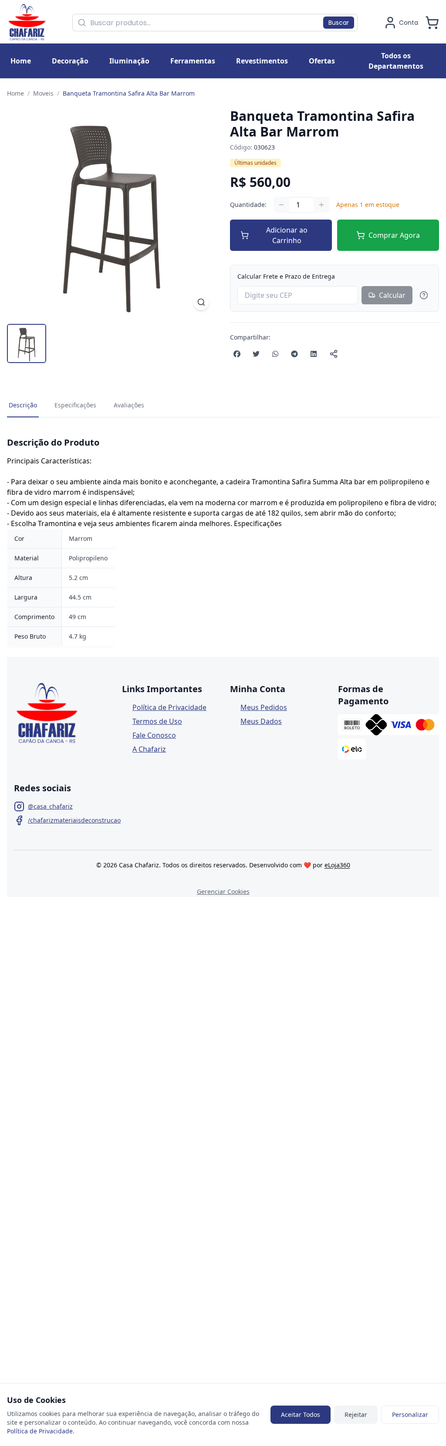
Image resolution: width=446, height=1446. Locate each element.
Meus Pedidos (263, 707)
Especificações (75, 405)
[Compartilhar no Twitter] (256, 354)
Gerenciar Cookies (223, 891)
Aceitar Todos (300, 1414)
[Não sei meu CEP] (424, 295)
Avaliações (129, 405)
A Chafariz (149, 749)
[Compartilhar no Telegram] (294, 354)
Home (15, 93)
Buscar (338, 22)
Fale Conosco (154, 735)
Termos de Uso (157, 721)
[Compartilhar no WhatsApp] (275, 354)
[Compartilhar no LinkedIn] (314, 354)
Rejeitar (356, 1414)
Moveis (43, 93)
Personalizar (410, 1414)
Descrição (23, 405)
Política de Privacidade (169, 707)
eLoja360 (337, 865)
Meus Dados (261, 721)
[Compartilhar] (333, 354)
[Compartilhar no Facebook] (237, 354)
